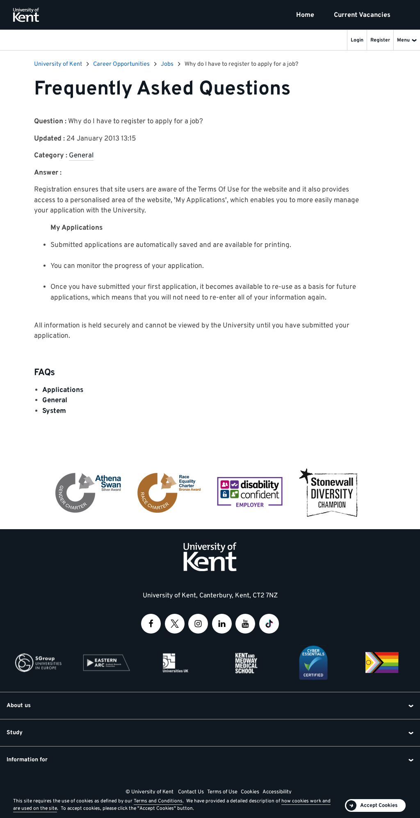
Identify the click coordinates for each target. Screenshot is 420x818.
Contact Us (191, 792)
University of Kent (58, 64)
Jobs (167, 64)
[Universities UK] (175, 662)
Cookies (250, 792)
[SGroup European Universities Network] (38, 662)
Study (15, 732)
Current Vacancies (362, 15)
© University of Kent (149, 792)
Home (305, 15)
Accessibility (277, 792)
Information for (27, 759)
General (81, 155)
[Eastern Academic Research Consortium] (106, 662)
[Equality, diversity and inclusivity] (382, 662)
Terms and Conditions (158, 801)
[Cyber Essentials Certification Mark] (313, 662)
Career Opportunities (121, 64)
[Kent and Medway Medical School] (244, 662)
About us (19, 705)
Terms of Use (222, 792)
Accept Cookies (378, 805)
